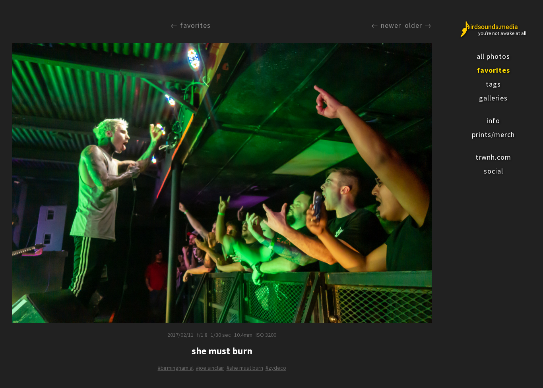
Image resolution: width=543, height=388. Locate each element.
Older (413, 25)
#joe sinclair (210, 367)
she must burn (222, 351)
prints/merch (493, 134)
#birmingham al (176, 367)
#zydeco (276, 367)
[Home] (493, 29)
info (493, 120)
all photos (493, 56)
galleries (493, 97)
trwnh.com (493, 157)
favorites (493, 70)
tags (493, 84)
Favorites (195, 25)
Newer (391, 25)
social (493, 171)
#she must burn (245, 367)
